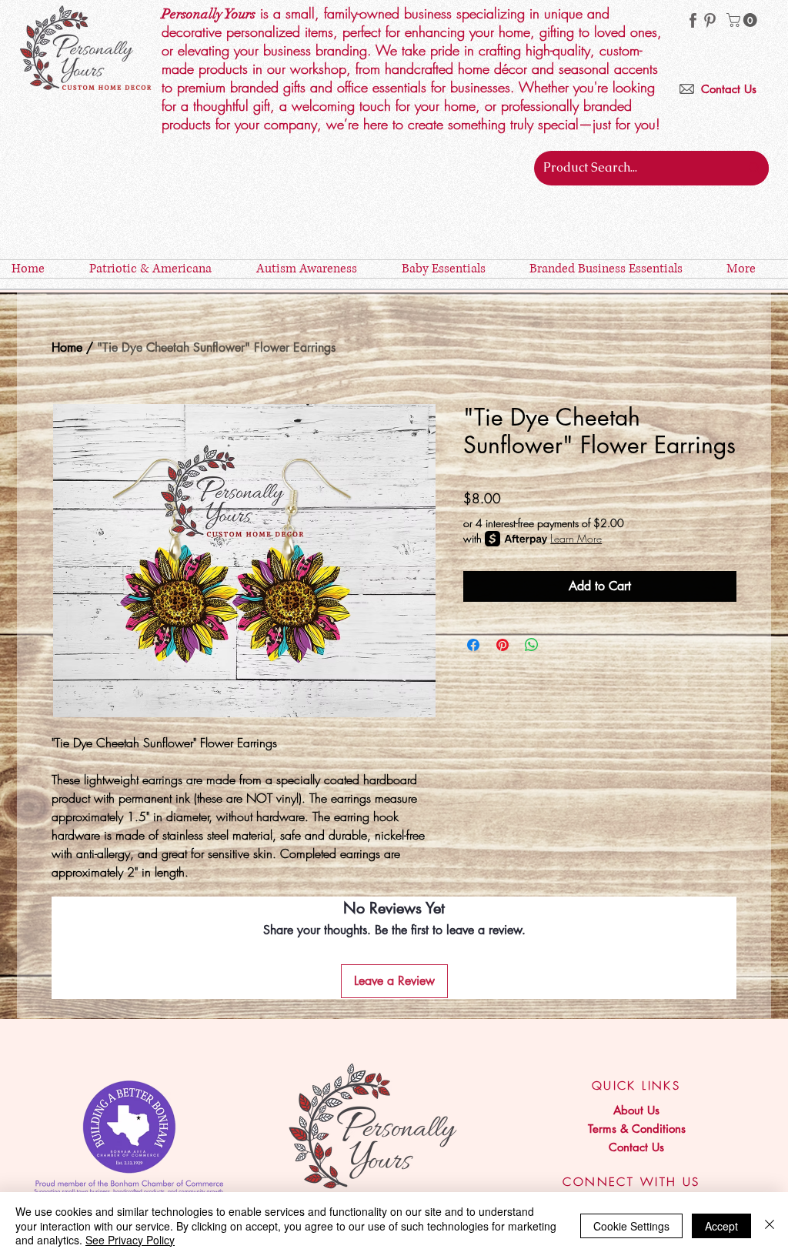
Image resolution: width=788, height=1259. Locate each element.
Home (67, 347)
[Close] (769, 1225)
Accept (721, 1226)
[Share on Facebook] (473, 645)
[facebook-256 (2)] (693, 20)
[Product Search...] (754, 168)
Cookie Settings (631, 1226)
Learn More (576, 538)
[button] (743, 20)
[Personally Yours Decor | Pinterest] (710, 20)
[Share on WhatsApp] (532, 645)
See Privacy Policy (130, 1239)
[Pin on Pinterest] (502, 645)
